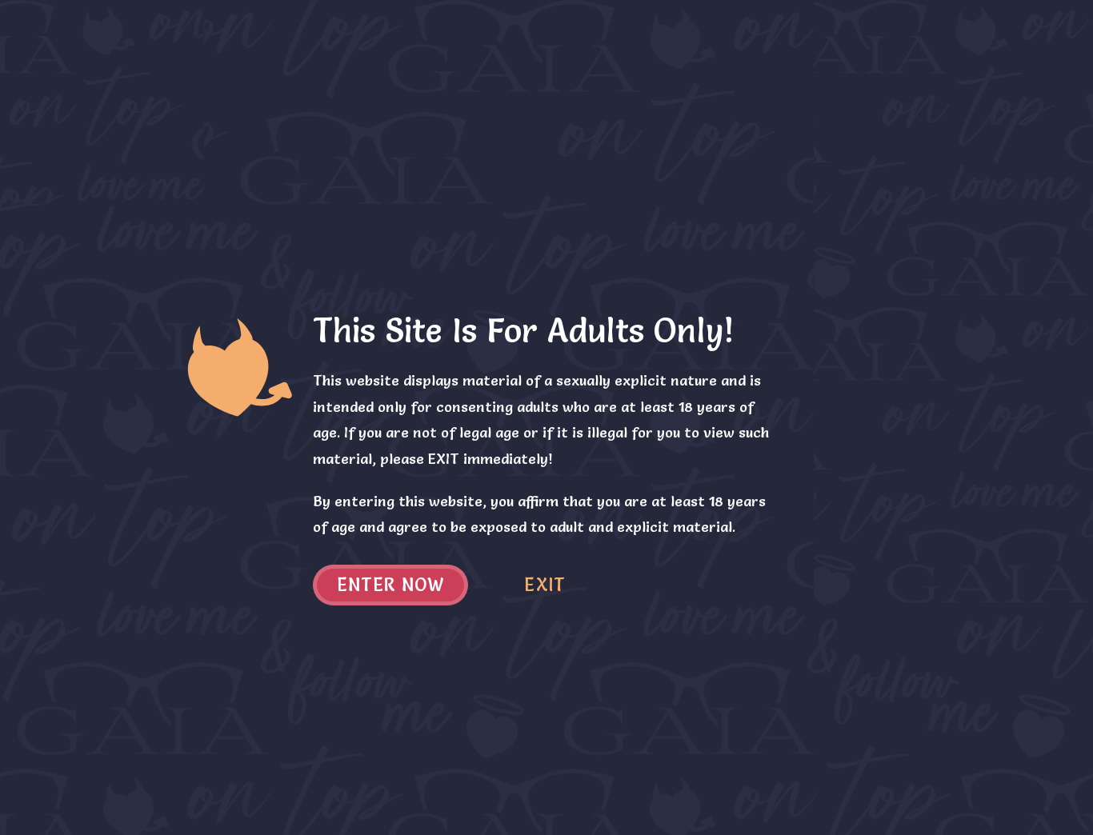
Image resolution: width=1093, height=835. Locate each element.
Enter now (391, 585)
